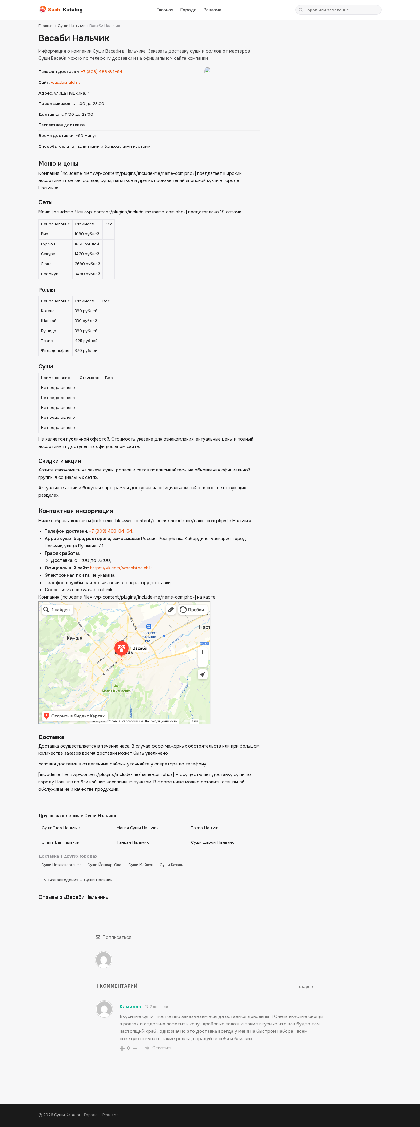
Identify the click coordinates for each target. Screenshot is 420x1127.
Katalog (60, 10)
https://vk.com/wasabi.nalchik (121, 568)
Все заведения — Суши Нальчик (80, 880)
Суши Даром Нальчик (212, 842)
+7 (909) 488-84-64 (102, 71)
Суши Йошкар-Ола (104, 864)
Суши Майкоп (140, 864)
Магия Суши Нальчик (138, 827)
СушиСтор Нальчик (61, 827)
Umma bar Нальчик (60, 842)
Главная (165, 10)
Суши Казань (171, 864)
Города (188, 10)
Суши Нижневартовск (61, 864)
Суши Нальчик (71, 25)
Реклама (212, 10)
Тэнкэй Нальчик (133, 842)
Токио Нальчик (206, 827)
